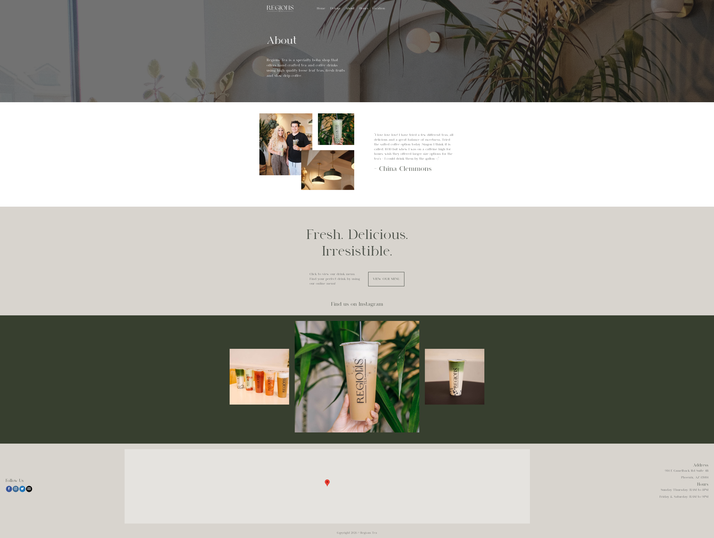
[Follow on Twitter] (22, 489)
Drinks (335, 8)
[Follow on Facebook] (9, 489)
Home (321, 8)
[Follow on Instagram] (16, 489)
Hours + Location (372, 8)
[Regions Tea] (285, 8)
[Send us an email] (29, 489)
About (350, 8)
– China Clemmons (403, 169)
